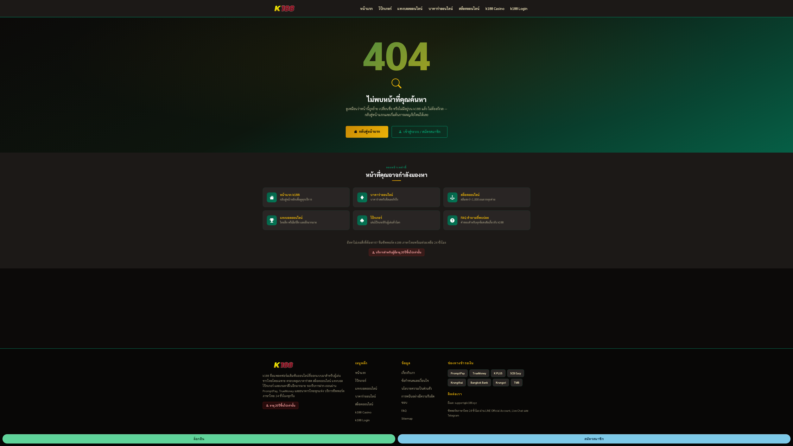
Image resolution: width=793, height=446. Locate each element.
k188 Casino (495, 8)
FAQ (404, 410)
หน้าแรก (366, 8)
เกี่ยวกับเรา (408, 373)
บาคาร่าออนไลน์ (441, 8)
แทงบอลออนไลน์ (410, 8)
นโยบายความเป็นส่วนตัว (416, 388)
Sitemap (407, 418)
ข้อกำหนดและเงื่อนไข (415, 380)
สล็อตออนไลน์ (469, 8)
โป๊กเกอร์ (385, 8)
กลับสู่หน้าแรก (369, 131)
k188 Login (518, 8)
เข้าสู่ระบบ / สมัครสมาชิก (422, 131)
